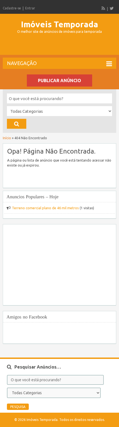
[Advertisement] (61, 46)
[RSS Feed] (103, 8)
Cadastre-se (12, 8)
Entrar (30, 8)
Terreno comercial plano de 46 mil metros (45, 208)
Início (7, 138)
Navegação (22, 63)
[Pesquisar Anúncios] (16, 124)
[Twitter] (111, 8)
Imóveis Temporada (59, 24)
